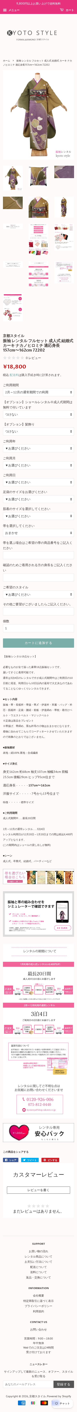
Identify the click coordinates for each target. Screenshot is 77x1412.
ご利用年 (9, 441)
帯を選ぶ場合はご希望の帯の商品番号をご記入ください (37, 545)
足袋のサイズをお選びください (25, 492)
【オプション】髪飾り (19, 424)
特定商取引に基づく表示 (38, 1301)
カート (69, 10)
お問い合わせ (38, 1329)
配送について (38, 1267)
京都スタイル (37, 1396)
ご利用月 (9, 458)
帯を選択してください (19, 526)
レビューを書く (38, 1190)
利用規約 (38, 1311)
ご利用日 (9, 475)
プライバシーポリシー (38, 1306)
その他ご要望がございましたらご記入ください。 (37, 604)
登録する (64, 1384)
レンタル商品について (38, 1256)
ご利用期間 (11, 385)
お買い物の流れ (38, 1251)
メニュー (14, 10)
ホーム (6, 60)
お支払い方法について (38, 1261)
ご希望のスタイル (15, 587)
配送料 (14, 375)
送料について (38, 1272)
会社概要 (38, 1295)
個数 (6, 621)
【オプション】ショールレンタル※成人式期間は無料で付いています (37, 404)
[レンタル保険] (38, 1141)
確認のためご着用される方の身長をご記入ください (37, 567)
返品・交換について (38, 1277)
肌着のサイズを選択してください (26, 509)
